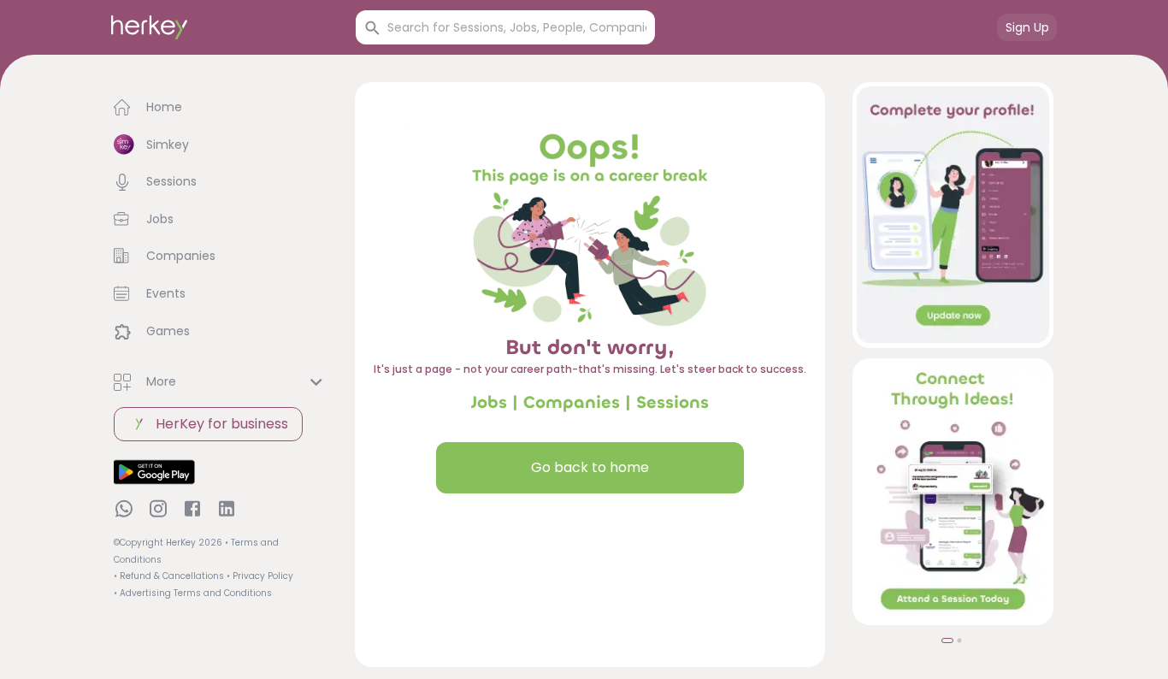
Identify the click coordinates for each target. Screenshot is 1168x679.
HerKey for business (222, 424)
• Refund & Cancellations (169, 576)
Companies (571, 402)
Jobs (489, 402)
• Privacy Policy (260, 576)
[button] (220, 108)
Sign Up (1027, 27)
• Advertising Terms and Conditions (193, 593)
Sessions (672, 402)
